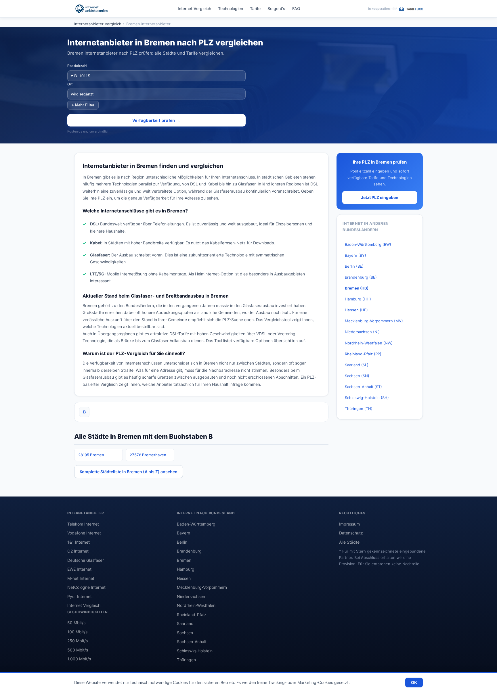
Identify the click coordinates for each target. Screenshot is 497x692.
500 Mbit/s (77, 649)
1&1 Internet (78, 542)
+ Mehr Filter (83, 105)
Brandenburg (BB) (361, 277)
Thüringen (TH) (358, 408)
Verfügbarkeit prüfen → (156, 120)
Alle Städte (349, 542)
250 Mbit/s (77, 640)
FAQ (296, 8)
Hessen (184, 578)
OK (414, 682)
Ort (70, 84)
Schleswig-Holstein (195, 650)
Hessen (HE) (356, 310)
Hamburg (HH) (358, 299)
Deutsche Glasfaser (85, 560)
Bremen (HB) (356, 288)
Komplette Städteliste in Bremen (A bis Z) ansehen (128, 471)
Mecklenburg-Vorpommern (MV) (374, 321)
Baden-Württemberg (196, 524)
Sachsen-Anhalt (192, 641)
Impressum (349, 524)
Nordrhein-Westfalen (196, 605)
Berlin (182, 542)
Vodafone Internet (84, 532)
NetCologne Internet (86, 587)
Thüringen (186, 659)
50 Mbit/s (76, 622)
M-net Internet (80, 578)
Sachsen (185, 632)
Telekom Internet (83, 524)
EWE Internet (79, 569)
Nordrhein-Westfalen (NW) (369, 343)
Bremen (184, 560)
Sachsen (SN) (357, 375)
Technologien (230, 8)
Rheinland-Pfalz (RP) (363, 354)
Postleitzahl (77, 66)
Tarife (255, 8)
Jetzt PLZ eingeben (379, 197)
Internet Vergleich (194, 8)
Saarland (185, 623)
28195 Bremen (91, 455)
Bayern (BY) (355, 255)
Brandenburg (189, 551)
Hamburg (185, 569)
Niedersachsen (191, 596)
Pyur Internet (79, 596)
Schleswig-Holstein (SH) (367, 397)
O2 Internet (78, 551)
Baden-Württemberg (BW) (368, 244)
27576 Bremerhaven (148, 455)
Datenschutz (351, 532)
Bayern (183, 532)
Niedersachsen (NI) (362, 331)
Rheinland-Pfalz (192, 614)
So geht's (276, 8)
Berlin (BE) (354, 266)
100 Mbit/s (77, 631)
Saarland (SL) (356, 365)
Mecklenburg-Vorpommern (202, 587)
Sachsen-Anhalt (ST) (363, 386)
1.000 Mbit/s (79, 658)
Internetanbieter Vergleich (97, 24)
